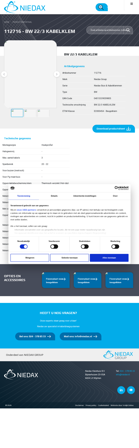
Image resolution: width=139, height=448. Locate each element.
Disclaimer (79, 405)
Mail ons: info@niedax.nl (78, 336)
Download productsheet (111, 128)
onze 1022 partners (26, 210)
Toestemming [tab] (23, 196)
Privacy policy (91, 405)
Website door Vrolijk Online (122, 405)
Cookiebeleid (103, 405)
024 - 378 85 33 (127, 371)
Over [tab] (115, 196)
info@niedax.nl (123, 374)
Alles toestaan (109, 258)
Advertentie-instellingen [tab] (84, 196)
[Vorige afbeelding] (4, 74)
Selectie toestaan (69, 258)
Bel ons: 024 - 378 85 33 (32, 336)
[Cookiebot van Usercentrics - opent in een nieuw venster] (117, 188)
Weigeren (29, 258)
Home (6, 22)
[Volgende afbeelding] (57, 74)
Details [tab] (54, 196)
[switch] (54, 246)
